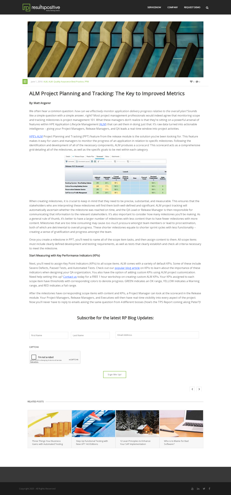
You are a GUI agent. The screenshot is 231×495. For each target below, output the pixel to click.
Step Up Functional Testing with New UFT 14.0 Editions (92, 442)
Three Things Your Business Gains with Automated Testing (47, 442)
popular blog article (127, 268)
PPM (87, 81)
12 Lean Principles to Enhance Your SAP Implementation (135, 442)
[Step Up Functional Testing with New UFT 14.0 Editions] (93, 423)
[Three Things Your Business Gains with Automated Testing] (49, 423)
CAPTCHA (34, 347)
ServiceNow (154, 7)
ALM (45, 81)
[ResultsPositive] (46, 7)
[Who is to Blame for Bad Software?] (181, 423)
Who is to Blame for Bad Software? (176, 442)
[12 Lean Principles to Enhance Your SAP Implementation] (137, 423)
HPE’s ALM (36, 136)
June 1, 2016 (36, 81)
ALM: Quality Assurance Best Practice (66, 81)
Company (172, 7)
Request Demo (192, 7)
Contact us (70, 277)
